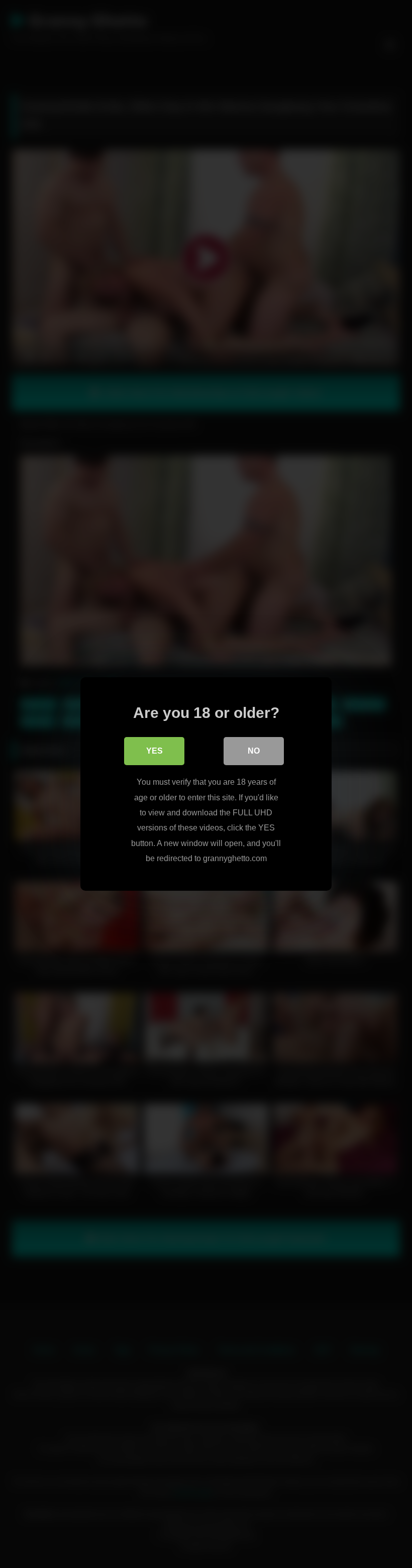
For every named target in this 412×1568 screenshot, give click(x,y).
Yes (154, 751)
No (254, 751)
